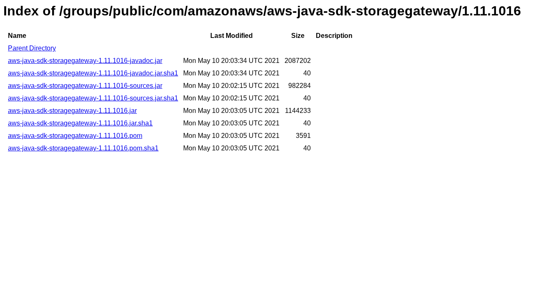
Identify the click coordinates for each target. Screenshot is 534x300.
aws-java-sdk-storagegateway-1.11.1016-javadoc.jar (85, 60)
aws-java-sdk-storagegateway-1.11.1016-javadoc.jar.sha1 (93, 73)
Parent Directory (32, 48)
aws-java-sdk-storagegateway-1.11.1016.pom (75, 135)
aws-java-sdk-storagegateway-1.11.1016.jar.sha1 (80, 123)
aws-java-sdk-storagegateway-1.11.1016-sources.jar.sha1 (93, 98)
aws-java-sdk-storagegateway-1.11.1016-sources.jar (85, 85)
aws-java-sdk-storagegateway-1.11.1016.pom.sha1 (83, 148)
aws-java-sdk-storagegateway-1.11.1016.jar (72, 110)
